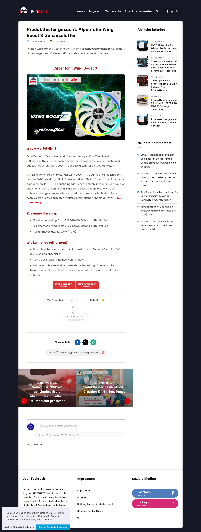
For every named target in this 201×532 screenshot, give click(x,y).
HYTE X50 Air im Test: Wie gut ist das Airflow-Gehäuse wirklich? (164, 48)
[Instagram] (172, 11)
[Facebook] (167, 11)
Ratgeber (94, 11)
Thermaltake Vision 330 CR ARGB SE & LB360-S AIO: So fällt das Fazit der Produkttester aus (164, 66)
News (80, 11)
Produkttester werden (138, 11)
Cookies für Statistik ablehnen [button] (19, 527)
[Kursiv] (43, 434)
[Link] (70, 434)
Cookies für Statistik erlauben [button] (53, 527)
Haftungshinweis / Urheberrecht (95, 504)
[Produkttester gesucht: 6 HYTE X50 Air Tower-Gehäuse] (142, 119)
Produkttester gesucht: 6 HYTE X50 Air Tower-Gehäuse (164, 122)
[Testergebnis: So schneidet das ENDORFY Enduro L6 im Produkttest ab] (142, 80)
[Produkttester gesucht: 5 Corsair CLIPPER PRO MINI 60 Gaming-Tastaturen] (142, 100)
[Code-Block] (66, 434)
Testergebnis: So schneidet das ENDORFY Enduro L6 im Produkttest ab (164, 85)
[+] (77, 434)
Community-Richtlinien (90, 511)
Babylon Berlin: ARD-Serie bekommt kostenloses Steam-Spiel (158, 225)
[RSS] (177, 11)
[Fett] (39, 434)
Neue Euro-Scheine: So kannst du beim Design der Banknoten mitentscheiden (159, 196)
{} (73, 434)
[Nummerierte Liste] (54, 434)
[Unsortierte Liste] (58, 434)
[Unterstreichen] (47, 434)
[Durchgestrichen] (51, 434)
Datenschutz (84, 497)
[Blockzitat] (62, 434)
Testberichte (113, 11)
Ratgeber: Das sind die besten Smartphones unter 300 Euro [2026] (158, 210)
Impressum (83, 490)
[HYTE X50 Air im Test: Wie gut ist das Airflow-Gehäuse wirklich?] (142, 45)
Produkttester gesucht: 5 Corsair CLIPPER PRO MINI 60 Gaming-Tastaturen (164, 105)
